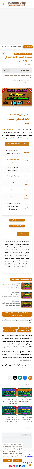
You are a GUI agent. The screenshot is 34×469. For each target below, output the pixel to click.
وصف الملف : (25, 83)
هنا (22, 368)
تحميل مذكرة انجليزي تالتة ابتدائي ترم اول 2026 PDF (25, 400)
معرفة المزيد (7, 460)
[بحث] (3, 4)
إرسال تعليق (25, 435)
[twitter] (20, 466)
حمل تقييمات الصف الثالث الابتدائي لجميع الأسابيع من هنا (17, 314)
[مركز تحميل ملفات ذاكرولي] (17, 3)
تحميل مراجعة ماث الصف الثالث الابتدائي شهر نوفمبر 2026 (11, 286)
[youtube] (13, 466)
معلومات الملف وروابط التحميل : (20, 80)
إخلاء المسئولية (29, 456)
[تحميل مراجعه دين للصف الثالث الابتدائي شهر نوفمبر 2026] (26, 304)
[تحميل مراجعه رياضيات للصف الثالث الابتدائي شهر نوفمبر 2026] (26, 295)
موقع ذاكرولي (25, 328)
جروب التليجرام (9, 330)
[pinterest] (10, 466)
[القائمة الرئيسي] (31, 4)
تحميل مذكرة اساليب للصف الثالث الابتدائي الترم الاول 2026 (25, 419)
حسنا (17, 460)
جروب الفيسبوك (24, 330)
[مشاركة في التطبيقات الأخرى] (10, 378)
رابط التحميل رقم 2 (17, 226)
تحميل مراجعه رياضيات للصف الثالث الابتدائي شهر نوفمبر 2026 (11, 295)
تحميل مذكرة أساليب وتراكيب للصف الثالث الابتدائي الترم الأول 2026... (9, 419)
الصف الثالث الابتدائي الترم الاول (23, 53)
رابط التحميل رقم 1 (17, 220)
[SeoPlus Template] (31, 463)
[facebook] (23, 466)
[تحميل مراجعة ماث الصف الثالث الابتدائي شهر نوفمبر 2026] (26, 286)
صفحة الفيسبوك (11, 328)
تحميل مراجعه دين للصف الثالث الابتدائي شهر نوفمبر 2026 (11, 304)
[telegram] (17, 466)
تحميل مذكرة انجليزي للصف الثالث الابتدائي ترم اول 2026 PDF (10, 401)
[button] (25, 378)
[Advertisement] (17, 26)
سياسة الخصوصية (28, 455)
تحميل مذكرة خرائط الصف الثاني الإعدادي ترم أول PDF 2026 (11, 46)
